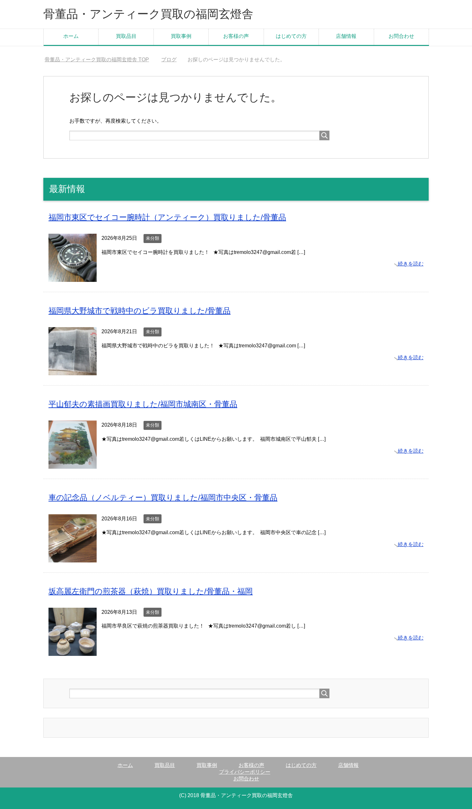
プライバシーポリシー (244, 772)
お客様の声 (236, 36)
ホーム (71, 36)
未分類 (152, 238)
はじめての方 (291, 36)
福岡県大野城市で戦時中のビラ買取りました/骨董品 (139, 310)
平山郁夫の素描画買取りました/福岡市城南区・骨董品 (142, 404)
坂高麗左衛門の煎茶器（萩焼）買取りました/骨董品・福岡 (150, 591)
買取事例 (181, 36)
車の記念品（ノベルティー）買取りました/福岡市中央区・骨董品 (162, 497)
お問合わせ (401, 36)
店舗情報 (346, 36)
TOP (97, 59)
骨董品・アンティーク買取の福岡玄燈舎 (148, 14)
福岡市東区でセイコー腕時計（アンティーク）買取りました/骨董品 (167, 217)
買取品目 (126, 36)
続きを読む (411, 263)
